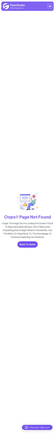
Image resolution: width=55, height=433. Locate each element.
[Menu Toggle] (49, 6)
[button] (37, 427)
